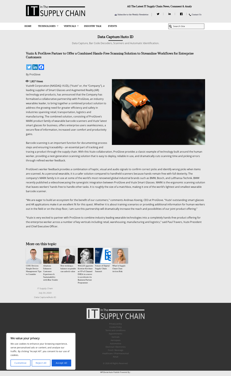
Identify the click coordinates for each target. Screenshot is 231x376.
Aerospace (115, 340)
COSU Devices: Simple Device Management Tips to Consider (33, 270)
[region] (40, 351)
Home (28, 26)
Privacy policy (115, 323)
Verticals (70, 26)
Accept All (61, 362)
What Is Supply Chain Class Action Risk (119, 268)
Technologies (46, 26)
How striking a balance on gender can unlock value (68, 268)
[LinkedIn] (170, 14)
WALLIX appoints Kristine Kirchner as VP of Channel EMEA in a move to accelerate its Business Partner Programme (85, 274)
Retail (115, 356)
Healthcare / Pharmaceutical (115, 353)
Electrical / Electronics (116, 346)
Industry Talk (93, 26)
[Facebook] (181, 14)
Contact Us (196, 14)
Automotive (115, 343)
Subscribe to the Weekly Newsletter (133, 14)
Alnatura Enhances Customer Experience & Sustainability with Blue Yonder (50, 272)
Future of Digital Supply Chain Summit (102, 268)
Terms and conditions (115, 330)
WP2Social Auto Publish (110, 372)
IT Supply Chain (45, 288)
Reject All (41, 362)
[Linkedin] (35, 67)
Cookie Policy (115, 327)
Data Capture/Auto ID (45, 297)
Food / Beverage (115, 350)
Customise (20, 362)
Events (112, 26)
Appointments (115, 333)
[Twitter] (158, 14)
